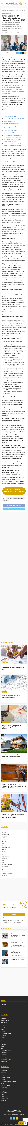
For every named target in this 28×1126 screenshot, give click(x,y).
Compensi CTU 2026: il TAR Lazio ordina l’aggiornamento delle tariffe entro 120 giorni (13, 667)
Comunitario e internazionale (8, 1081)
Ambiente (4, 751)
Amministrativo (5, 834)
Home (3, 10)
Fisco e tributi (5, 856)
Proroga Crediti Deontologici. (12, 123)
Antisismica (4, 836)
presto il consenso (8, 922)
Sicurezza (3, 1100)
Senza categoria (6, 871)
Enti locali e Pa (4, 1092)
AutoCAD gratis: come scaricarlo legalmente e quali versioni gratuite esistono (12, 727)
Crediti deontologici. (9, 121)
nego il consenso (17, 922)
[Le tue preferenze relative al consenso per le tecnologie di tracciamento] (25, 1123)
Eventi (3, 853)
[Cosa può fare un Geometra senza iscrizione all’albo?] (5, 961)
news (3, 862)
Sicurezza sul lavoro (7, 810)
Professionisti (6, 13)
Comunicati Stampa (6, 847)
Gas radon (4, 858)
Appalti (3, 839)
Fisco (3, 854)
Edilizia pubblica (5, 1089)
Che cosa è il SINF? (9, 132)
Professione (5, 866)
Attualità (4, 662)
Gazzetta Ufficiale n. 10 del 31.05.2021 (14, 118)
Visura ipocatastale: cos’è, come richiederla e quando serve (11, 696)
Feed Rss (3, 1009)
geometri (6, 500)
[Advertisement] (14, 576)
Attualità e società (5, 1077)
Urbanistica (4, 875)
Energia (3, 1090)
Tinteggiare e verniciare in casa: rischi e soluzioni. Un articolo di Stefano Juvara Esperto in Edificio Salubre (17, 953)
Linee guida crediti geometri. (11, 130)
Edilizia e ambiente (5, 1085)
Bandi (3, 843)
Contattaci (3, 1006)
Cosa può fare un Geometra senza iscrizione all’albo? (17, 960)
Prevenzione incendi (7, 864)
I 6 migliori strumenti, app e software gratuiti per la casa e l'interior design (18, 935)
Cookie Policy (15, 1114)
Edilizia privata (4, 1087)
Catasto (4, 692)
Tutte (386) (4, 1070)
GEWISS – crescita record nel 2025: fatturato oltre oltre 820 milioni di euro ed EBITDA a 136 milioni (14, 786)
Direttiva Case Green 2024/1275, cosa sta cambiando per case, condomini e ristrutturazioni (14, 756)
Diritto (2, 1083)
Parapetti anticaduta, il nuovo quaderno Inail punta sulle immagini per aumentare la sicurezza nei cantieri (13, 816)
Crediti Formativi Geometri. (11, 116)
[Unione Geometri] (14, 1110)
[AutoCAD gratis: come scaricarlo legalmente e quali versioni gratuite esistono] (14, 714)
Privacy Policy (7, 1114)
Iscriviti (14, 914)
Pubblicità (3, 1004)
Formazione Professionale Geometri (15, 498)
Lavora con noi (5, 1008)
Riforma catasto (6, 870)
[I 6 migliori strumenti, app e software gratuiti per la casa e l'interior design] (5, 936)
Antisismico (5, 838)
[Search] (26, 4)
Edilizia (3, 851)
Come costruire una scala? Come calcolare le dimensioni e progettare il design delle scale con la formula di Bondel (18, 944)
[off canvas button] (2, 4)
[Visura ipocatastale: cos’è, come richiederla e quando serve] (14, 684)
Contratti (4, 849)
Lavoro (3, 860)
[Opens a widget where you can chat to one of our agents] (22, 1123)
